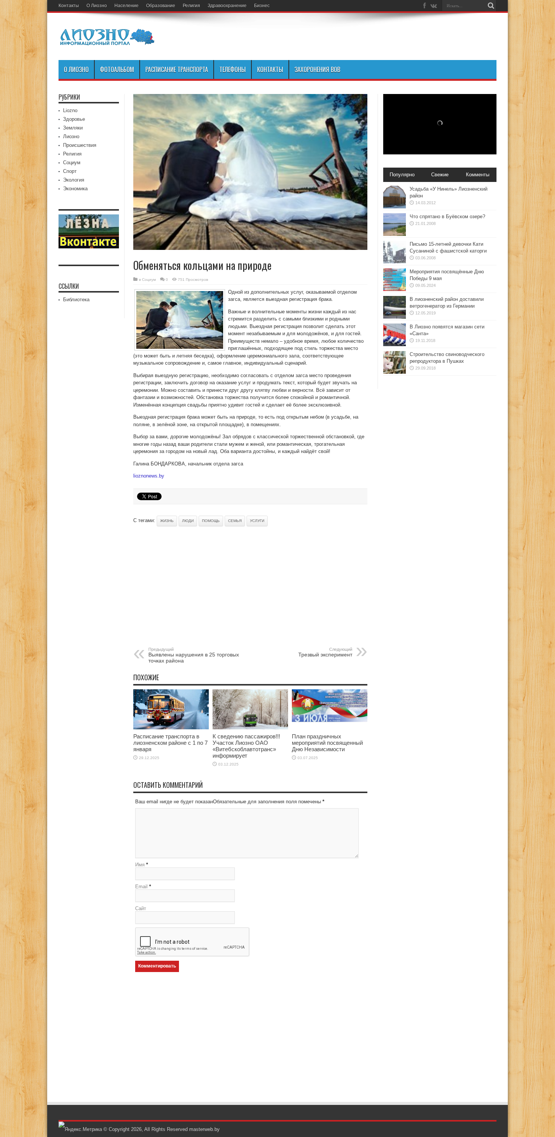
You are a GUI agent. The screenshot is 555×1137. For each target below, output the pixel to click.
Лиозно (71, 136)
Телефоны (232, 69)
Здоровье (74, 119)
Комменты (477, 174)
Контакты (69, 5)
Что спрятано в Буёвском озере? (447, 216)
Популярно (402, 174)
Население (126, 5)
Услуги (257, 521)
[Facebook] (424, 5)
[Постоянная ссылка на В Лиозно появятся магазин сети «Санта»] (394, 344)
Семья (235, 521)
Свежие (440, 174)
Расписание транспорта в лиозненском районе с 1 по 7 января (170, 742)
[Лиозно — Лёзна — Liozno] (108, 41)
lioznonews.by (148, 476)
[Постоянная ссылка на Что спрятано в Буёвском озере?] (394, 234)
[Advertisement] (221, 586)
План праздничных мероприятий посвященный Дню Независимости (327, 742)
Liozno (70, 110)
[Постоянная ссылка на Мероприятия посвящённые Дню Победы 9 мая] (394, 289)
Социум (149, 279)
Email (141, 886)
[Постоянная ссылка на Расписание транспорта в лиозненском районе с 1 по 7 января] (171, 727)
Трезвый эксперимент (325, 652)
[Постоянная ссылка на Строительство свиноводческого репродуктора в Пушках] (394, 372)
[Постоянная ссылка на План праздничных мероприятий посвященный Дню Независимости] (329, 727)
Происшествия (79, 145)
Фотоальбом (117, 69)
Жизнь (167, 521)
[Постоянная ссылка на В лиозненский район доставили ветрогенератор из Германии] (394, 317)
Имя (140, 864)
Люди (188, 521)
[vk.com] (433, 5)
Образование (160, 5)
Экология (73, 180)
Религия (191, 5)
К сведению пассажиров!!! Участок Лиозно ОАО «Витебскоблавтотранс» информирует (246, 746)
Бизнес (262, 5)
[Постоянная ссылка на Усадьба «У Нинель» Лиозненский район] (394, 207)
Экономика (75, 188)
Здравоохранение (227, 5)
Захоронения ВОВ (317, 69)
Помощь (211, 521)
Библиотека (76, 299)
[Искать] (490, 5)
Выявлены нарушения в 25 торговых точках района (193, 655)
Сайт (140, 908)
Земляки (73, 128)
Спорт (70, 171)
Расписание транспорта (176, 69)
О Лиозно (96, 5)
